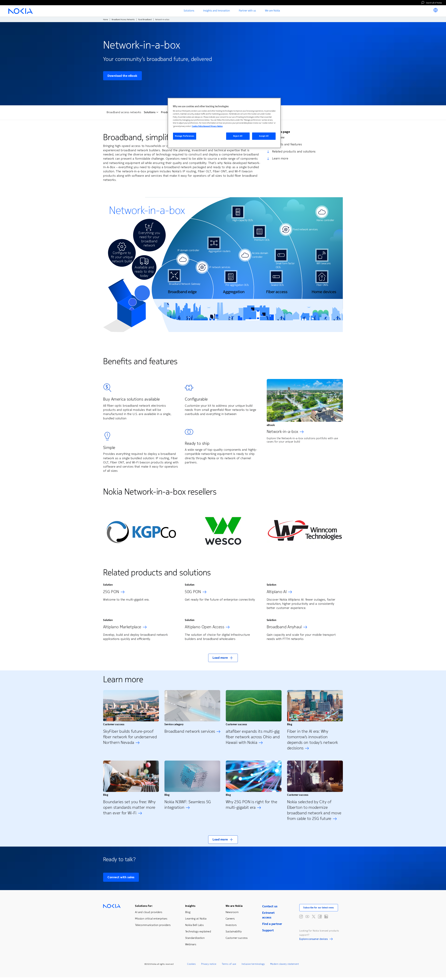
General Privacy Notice (213, 126)
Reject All (238, 136)
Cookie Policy (197, 126)
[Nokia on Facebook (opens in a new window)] (320, 916)
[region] (224, 123)
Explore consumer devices (313, 939)
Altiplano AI (277, 591)
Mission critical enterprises (151, 918)
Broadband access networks (124, 112)
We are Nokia (234, 906)
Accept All (264, 136)
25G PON (111, 591)
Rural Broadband (145, 19)
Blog (188, 912)
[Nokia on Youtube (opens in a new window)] (307, 916)
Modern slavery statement (284, 964)
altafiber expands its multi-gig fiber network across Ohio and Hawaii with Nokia (253, 737)
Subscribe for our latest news (318, 907)
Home (105, 19)
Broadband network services (189, 731)
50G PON (193, 591)
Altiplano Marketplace (122, 626)
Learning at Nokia (195, 918)
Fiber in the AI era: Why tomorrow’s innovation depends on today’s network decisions (312, 740)
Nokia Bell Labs (194, 925)
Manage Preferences (184, 136)
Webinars (190, 944)
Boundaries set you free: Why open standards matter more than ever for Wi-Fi (129, 807)
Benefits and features (287, 144)
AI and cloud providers (148, 912)
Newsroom (232, 912)
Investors (231, 925)
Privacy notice (208, 964)
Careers (230, 918)
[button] (223, 658)
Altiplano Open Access (204, 626)
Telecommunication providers (153, 925)
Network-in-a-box (282, 431)
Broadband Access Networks (123, 19)
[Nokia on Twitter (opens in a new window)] (313, 916)
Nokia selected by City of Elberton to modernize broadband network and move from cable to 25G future (314, 810)
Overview (278, 137)
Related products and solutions (294, 151)
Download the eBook (122, 76)
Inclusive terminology (253, 964)
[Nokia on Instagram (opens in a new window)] (301, 916)
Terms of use (229, 964)
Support (268, 930)
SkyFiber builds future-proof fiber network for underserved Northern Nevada (130, 737)
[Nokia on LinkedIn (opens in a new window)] (326, 916)
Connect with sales (120, 877)
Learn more (280, 158)
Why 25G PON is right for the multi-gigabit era (251, 804)
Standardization (195, 938)
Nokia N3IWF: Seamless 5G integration (187, 804)
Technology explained (198, 931)
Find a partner (272, 924)
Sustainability (234, 931)
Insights (190, 906)
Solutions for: (144, 906)
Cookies (191, 964)
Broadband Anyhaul (284, 626)
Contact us (270, 906)
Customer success (237, 938)
